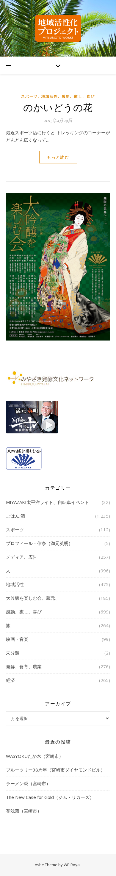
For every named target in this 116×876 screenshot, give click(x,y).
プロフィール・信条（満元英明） (39, 543)
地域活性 (49, 96)
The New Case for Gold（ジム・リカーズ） (50, 797)
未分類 (12, 653)
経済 (10, 680)
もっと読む (58, 157)
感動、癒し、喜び (78, 96)
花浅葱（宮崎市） (24, 811)
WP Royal (72, 864)
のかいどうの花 (58, 107)
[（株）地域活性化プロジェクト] (58, 28)
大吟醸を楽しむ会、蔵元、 (32, 598)
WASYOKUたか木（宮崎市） (34, 756)
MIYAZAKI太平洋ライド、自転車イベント (47, 502)
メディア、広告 (21, 557)
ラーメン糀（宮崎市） (28, 783)
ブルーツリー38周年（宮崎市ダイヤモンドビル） (55, 770)
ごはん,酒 (15, 516)
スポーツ (29, 96)
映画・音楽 (17, 639)
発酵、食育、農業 (24, 666)
